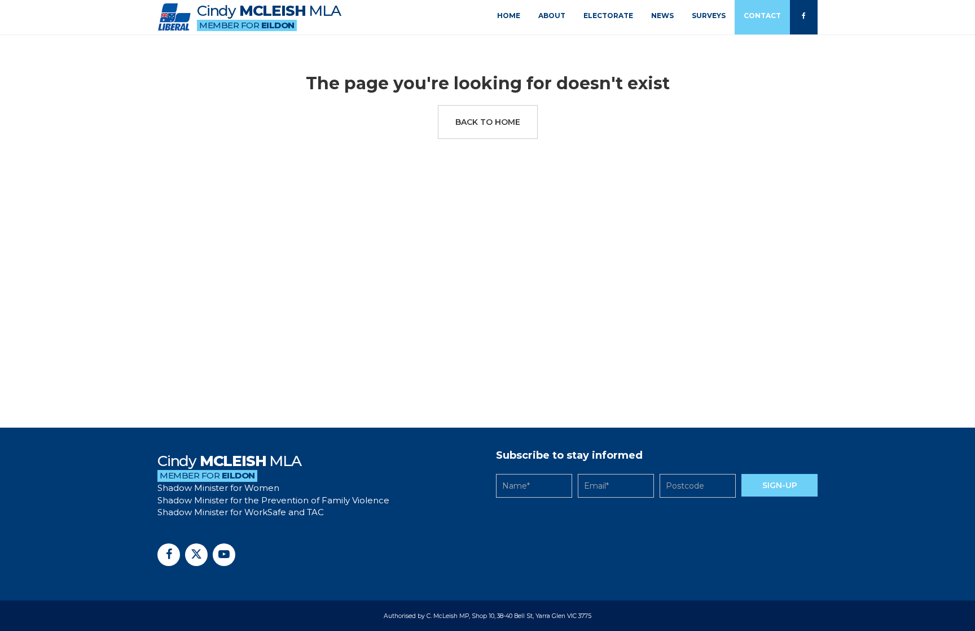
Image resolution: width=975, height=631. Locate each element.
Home (508, 15)
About (551, 15)
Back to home (487, 122)
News (662, 15)
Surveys (709, 15)
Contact (762, 15)
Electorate (608, 15)
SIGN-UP (779, 485)
